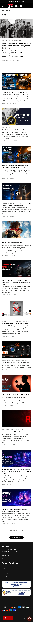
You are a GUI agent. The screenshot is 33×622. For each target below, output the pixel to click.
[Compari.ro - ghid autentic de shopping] (10, 600)
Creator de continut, (7, 40)
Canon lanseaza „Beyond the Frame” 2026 (15, 394)
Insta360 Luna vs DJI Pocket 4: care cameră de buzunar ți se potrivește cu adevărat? (16, 204)
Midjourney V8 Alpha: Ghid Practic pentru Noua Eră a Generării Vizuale (15, 510)
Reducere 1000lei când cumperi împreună (15, 363)
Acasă (3, 10)
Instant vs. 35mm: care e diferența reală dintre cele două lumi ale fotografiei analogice (16, 93)
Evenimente (4, 319)
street (19, 40)
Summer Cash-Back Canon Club (12, 242)
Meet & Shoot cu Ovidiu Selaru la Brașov (14, 130)
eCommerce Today (21, 618)
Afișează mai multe (16, 537)
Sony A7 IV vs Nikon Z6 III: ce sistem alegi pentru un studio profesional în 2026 (15, 166)
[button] (31, 6)
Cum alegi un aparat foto (23, 360)
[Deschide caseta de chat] (29, 618)
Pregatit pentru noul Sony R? (11, 432)
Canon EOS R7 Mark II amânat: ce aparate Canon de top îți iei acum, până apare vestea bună (16, 282)
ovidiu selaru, (15, 40)
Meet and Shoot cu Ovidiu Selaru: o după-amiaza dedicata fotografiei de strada (16, 45)
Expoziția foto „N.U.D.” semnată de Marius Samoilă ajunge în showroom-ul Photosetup (16, 322)
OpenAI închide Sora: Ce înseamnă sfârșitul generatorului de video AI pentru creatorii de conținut (16, 471)
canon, (3, 240)
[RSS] (9, 10)
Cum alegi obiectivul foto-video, (9, 360)
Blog (7, 10)
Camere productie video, (8, 429)
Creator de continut (6, 127)
